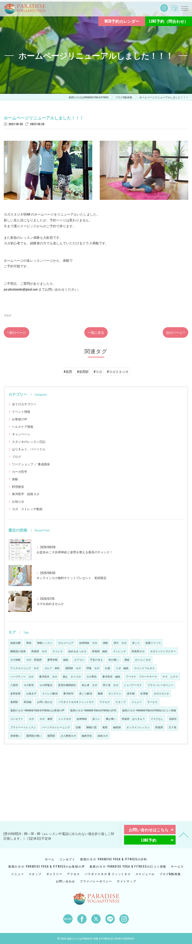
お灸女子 (31, 693)
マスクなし (157, 718)
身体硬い (15, 735)
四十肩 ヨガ (110, 685)
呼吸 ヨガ (92, 668)
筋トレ (96, 718)
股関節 (51, 735)
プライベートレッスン (23, 727)
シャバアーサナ (133, 685)
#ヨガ (98, 371)
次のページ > (175, 332)
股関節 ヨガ (73, 668)
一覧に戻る (96, 332)
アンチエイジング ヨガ (24, 668)
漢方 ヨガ (120, 642)
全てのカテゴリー (24, 404)
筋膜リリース (153, 642)
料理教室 (18, 486)
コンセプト (16, 718)
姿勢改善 (15, 693)
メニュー (136, 702)
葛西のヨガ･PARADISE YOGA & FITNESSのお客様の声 (37, 710)
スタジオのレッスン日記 (28, 441)
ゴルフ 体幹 (52, 668)
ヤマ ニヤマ (170, 676)
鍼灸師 (117, 727)
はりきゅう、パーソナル (28, 449)
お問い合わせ (44, 702)
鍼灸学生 (87, 735)
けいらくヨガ (143, 659)
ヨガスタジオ (161, 693)
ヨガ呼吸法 (46, 685)
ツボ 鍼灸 (122, 668)
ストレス (57, 651)
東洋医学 (68, 693)
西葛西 (159, 727)
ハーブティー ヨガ (21, 676)
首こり (136, 642)
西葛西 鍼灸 (99, 651)
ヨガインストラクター (163, 651)
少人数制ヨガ (68, 735)
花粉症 (173, 718)
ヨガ (31, 718)
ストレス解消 (50, 693)
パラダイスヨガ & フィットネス (76, 702)
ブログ (7, 315)
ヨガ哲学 (29, 685)
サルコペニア (66, 642)
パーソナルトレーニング (56, 727)
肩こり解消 (85, 693)
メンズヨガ (64, 718)
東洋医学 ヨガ (48, 676)
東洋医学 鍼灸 (111, 676)
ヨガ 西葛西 (34, 659)
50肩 (28, 642)
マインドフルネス (144, 668)
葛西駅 (14, 702)
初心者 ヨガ (89, 685)
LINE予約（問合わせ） (168, 21)
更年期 (131, 693)
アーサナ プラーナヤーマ (141, 676)
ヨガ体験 (15, 659)
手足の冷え (96, 659)
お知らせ (18, 501)
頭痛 (78, 727)
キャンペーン (21, 434)
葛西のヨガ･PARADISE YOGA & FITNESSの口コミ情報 (149, 710)
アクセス (105, 702)
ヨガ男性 (91, 676)
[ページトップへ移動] (183, 834)
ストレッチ (119, 651)
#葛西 (68, 371)
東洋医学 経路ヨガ (25, 494)
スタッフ (120, 702)
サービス (152, 702)
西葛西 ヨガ (39, 651)
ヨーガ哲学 (19, 471)
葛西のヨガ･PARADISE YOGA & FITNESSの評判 (93, 710)
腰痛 (100, 693)
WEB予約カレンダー (121, 21)
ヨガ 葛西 (46, 718)
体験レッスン (44, 642)
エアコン (79, 659)
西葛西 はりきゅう (133, 718)
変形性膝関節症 (67, 685)
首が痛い (113, 659)
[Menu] (185, 8)
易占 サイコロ (72, 676)
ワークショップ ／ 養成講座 (31, 464)
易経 (126, 659)
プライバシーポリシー (160, 685)
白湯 (107, 668)
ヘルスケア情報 (22, 426)
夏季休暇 (52, 659)
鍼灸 (65, 659)
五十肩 (172, 727)
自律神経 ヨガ (88, 642)
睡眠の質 (91, 727)
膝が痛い (111, 718)
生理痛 (144, 693)
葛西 (104, 727)
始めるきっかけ (77, 651)
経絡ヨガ (103, 735)
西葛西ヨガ (138, 651)
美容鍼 (27, 702)
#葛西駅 (83, 371)
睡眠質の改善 (18, 651)
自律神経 (82, 718)
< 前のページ (16, 332)
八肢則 (14, 685)
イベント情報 (21, 411)
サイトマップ (126, 881)
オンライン (114, 693)
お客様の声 (19, 419)
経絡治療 (15, 642)
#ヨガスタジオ (118, 371)
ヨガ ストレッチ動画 (27, 509)
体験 (15, 479)
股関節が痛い (34, 735)
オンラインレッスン (138, 727)
